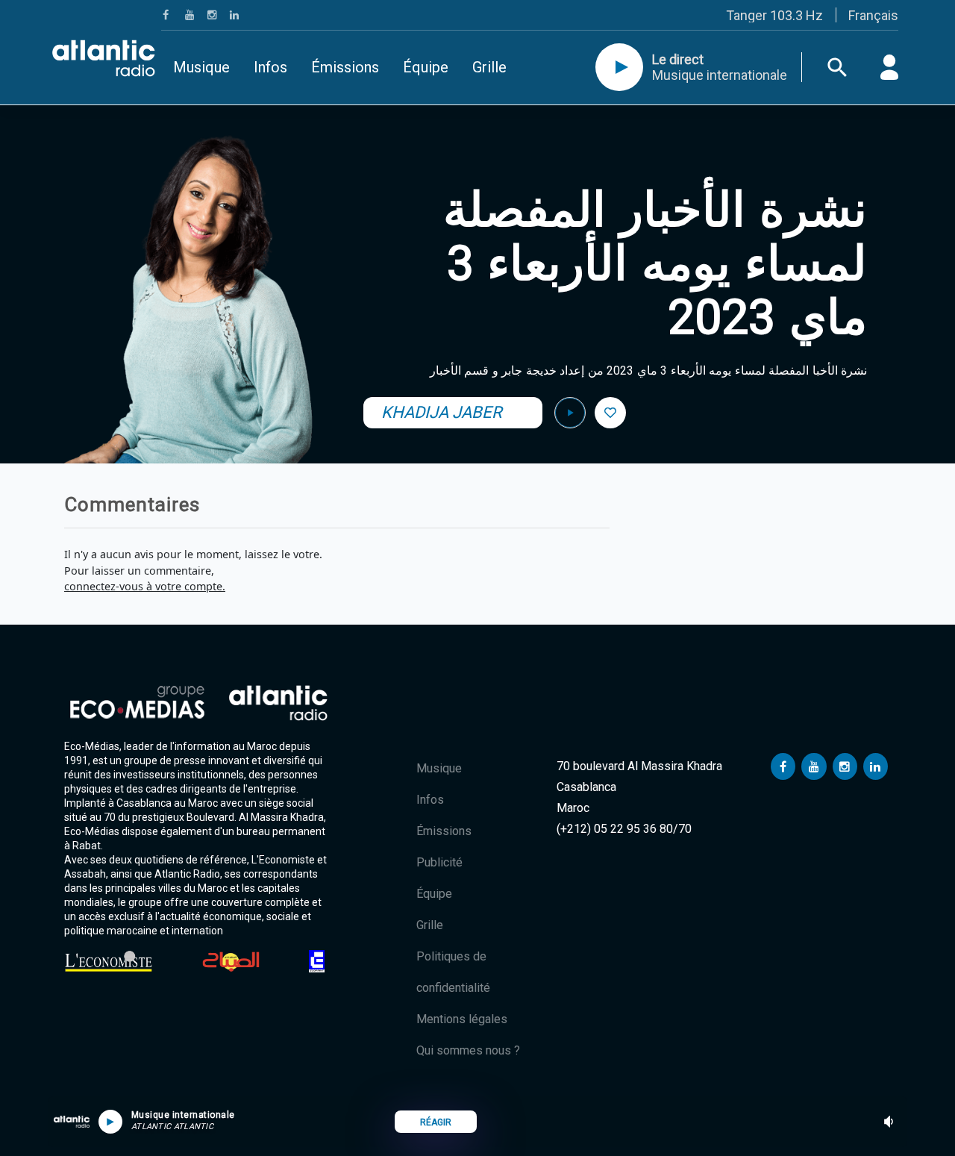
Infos (270, 67)
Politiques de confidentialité (453, 972)
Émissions (345, 67)
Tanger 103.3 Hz (774, 15)
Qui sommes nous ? (468, 1050)
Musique (201, 67)
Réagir (435, 1122)
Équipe (425, 67)
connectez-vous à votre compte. (144, 586)
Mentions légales (461, 1019)
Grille (489, 67)
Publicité (439, 862)
